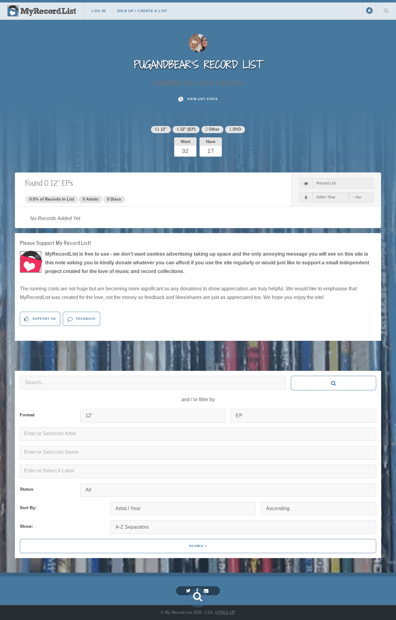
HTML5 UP (225, 612)
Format (27, 414)
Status (26, 489)
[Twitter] (189, 590)
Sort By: (28, 507)
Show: (26, 526)
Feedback (85, 318)
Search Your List (386, 10)
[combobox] (198, 434)
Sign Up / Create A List (142, 11)
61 (161, 129)
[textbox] (199, 433)
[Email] (207, 590)
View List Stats (202, 99)
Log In (99, 11)
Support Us (43, 318)
